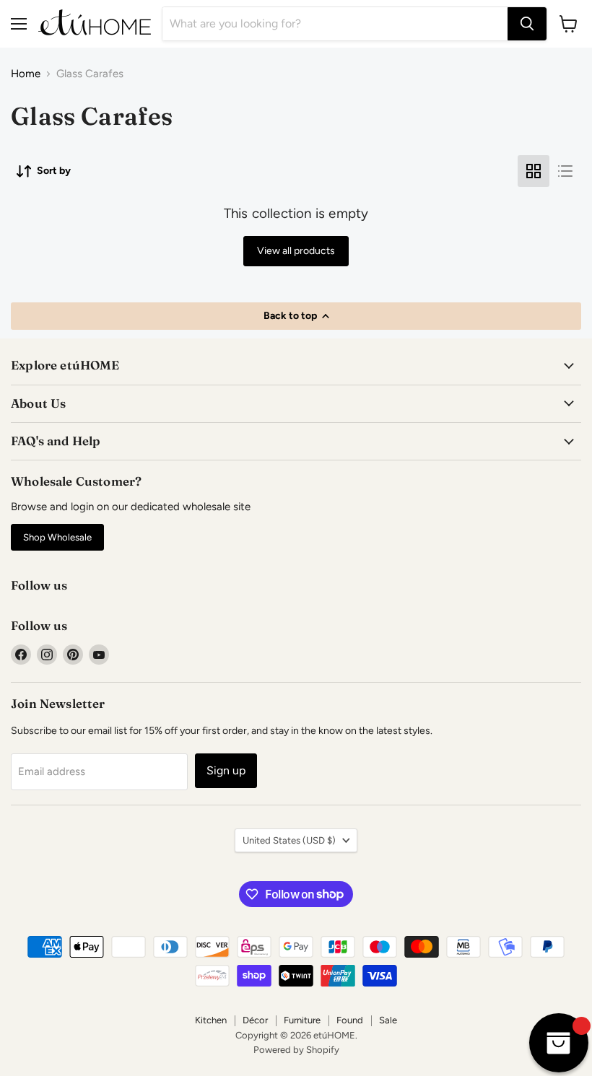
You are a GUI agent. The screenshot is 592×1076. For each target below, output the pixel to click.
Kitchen (211, 1020)
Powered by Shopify (296, 1049)
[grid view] (533, 171)
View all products (296, 251)
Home (25, 74)
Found (349, 1020)
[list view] (565, 171)
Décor (255, 1020)
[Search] (527, 23)
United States (289, 840)
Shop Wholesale (57, 537)
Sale (388, 1020)
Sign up (225, 770)
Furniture (302, 1020)
